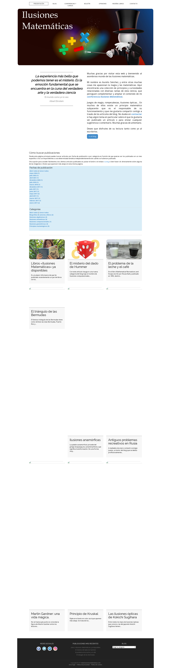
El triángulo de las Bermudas (44, 313)
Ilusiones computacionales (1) (40, 222)
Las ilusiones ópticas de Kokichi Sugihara (123, 615)
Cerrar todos (44, 171)
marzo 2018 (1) (35, 185)
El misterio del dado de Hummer (84, 265)
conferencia (105, 96)
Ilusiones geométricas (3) (39, 224)
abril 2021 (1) (34, 178)
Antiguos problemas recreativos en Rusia (122, 441)
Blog (55, 4)
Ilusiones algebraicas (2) (38, 217)
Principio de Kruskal (84, 614)
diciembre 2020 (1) (36, 180)
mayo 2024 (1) (34, 173)
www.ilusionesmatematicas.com (90, 663)
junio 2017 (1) (34, 191)
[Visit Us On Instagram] (55, 649)
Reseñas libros (118, 4)
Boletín (87, 4)
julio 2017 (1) (34, 189)
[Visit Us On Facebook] (38, 649)
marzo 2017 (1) (35, 198)
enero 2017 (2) (35, 203)
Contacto (133, 4)
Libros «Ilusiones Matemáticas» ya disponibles (43, 266)
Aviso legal (72, 665)
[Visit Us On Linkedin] (49, 649)
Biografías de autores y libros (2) (41, 215)
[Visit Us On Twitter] (44, 649)
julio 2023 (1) (34, 175)
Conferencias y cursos (70, 5)
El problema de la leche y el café (120, 265)
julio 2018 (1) (34, 182)
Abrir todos (34, 171)
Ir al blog (92, 136)
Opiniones (102, 4)
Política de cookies (96, 665)
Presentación (39, 4)
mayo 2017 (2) (34, 194)
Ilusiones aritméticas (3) (38, 219)
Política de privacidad (83, 665)
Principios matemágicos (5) (39, 226)
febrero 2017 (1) (35, 201)
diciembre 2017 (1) (36, 187)
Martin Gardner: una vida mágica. (45, 615)
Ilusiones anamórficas (85, 440)
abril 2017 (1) (34, 196)
